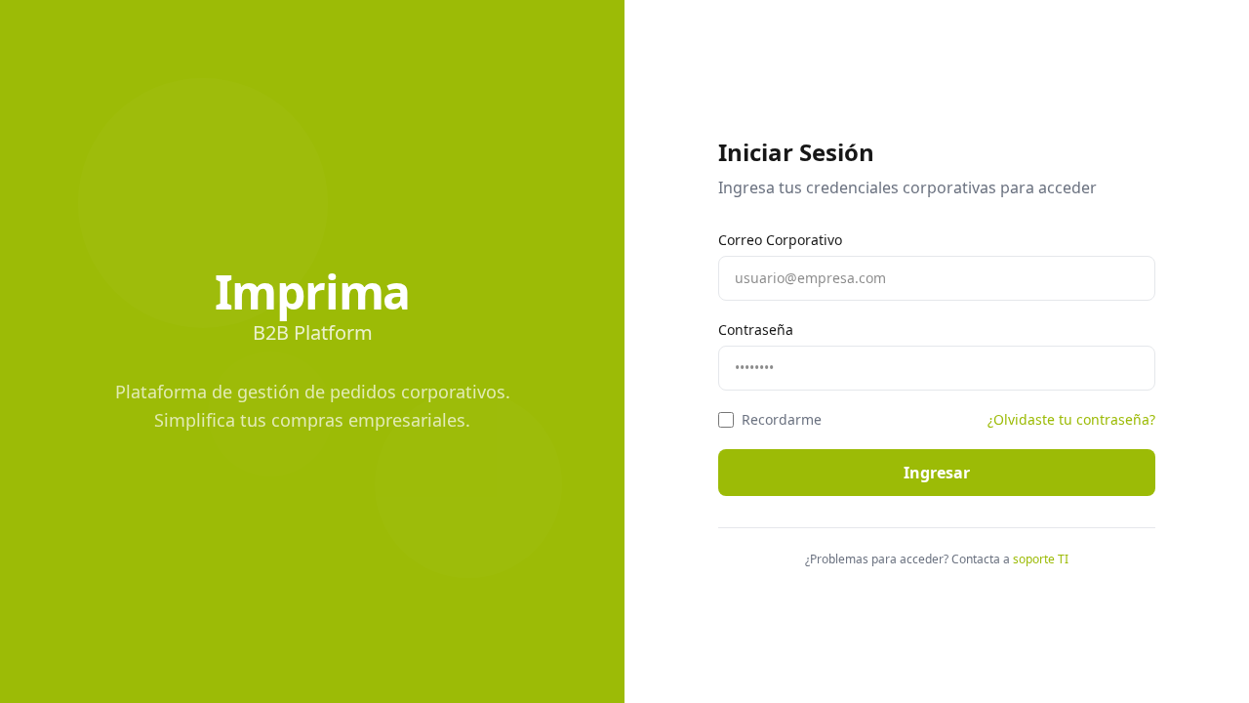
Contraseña (755, 329)
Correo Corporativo (780, 239)
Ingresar (937, 472)
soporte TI (1040, 559)
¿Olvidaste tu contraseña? (1071, 419)
